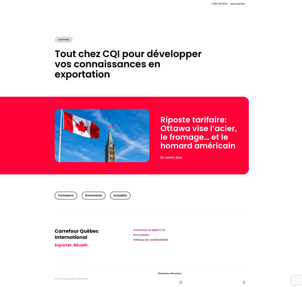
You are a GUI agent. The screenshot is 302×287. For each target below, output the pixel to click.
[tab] (66, 195)
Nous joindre (237, 3)
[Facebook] (235, 232)
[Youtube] (227, 232)
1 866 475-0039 (219, 3)
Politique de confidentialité (150, 240)
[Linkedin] (218, 232)
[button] (200, 4)
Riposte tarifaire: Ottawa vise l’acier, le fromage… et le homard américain (198, 132)
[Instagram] (243, 232)
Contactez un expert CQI (149, 230)
